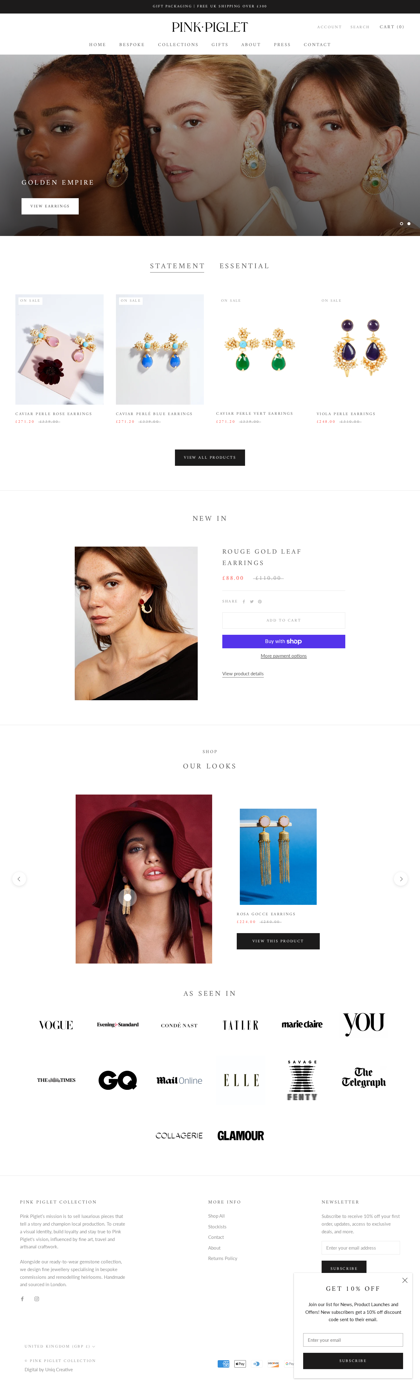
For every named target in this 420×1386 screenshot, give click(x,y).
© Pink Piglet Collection (60, 1360)
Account (329, 27)
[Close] (405, 1280)
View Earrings (50, 206)
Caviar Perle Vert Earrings (254, 413)
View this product (278, 941)
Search (360, 27)
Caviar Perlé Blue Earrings (154, 414)
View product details (243, 673)
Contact (216, 1237)
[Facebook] (244, 601)
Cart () (392, 27)
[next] (401, 879)
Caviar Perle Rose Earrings (53, 414)
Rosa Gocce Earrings (266, 914)
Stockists (217, 1226)
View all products (210, 457)
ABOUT (251, 45)
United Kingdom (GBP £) (57, 1346)
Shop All (216, 1216)
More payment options (284, 655)
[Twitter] (252, 601)
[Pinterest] (260, 601)
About (214, 1248)
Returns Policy (222, 1258)
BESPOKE (132, 45)
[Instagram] (36, 1298)
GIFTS (220, 45)
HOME (97, 45)
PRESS (282, 45)
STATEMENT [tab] (177, 267)
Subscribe (353, 1360)
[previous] (19, 879)
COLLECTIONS (178, 45)
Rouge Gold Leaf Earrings (262, 557)
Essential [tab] (245, 267)
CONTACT (317, 45)
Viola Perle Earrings (346, 414)
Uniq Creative (59, 1369)
